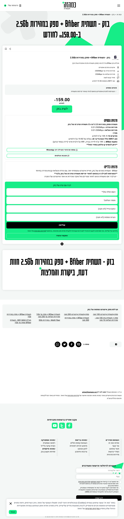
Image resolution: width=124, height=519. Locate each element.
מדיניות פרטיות (113, 454)
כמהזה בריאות (81, 440)
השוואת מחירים (112, 440)
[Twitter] (64, 344)
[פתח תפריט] (119, 5)
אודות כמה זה (113, 443)
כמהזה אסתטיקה (48, 440)
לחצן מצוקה (82, 448)
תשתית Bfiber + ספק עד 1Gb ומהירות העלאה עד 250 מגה (48, 315)
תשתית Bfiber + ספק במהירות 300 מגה (77, 319)
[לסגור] (10, 503)
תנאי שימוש (114, 448)
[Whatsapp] (57, 344)
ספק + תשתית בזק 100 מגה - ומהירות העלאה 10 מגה (106, 319)
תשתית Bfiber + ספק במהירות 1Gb (19, 315)
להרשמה (99, 498)
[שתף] (10, 49)
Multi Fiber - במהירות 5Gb (49, 320)
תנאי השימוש (95, 481)
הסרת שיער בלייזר (48, 445)
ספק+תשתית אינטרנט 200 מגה (76, 314)
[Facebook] (71, 344)
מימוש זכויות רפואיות (78, 445)
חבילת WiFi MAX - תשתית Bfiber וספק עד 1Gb (20, 321)
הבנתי (13, 512)
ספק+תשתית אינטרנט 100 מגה (105, 314)
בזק (113, 14)
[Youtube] (55, 425)
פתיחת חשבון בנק (48, 451)
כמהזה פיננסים (48, 448)
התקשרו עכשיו (62, 235)
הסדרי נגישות (113, 451)
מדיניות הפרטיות (40, 231)
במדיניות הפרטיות (92, 508)
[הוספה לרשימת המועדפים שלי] (6, 49)
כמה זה (119, 14)
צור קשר (115, 445)
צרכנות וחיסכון (81, 451)
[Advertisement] (80, 370)
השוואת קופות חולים (78, 443)
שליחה (62, 225)
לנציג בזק (62, 109)
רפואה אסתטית (49, 443)
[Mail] (78, 344)
